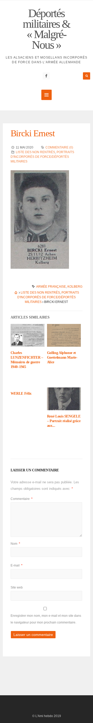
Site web (17, 587)
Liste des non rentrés (35, 152)
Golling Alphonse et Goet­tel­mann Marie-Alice (62, 357)
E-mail (16, 565)
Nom (15, 543)
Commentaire (22, 499)
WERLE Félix (21, 393)
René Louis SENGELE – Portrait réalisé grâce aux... (64, 421)
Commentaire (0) (59, 147)
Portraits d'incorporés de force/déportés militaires (42, 156)
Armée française (51, 286)
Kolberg (74, 286)
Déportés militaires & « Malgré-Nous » (46, 29)
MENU (46, 95)
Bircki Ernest (33, 133)
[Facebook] (46, 76)
